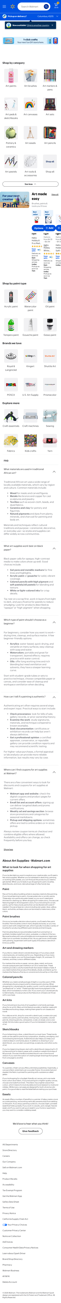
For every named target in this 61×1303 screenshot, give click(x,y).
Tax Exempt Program (12, 1190)
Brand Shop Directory (13, 1259)
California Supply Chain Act (15, 1219)
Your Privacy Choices (17, 1224)
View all (54, 194)
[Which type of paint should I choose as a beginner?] (54, 621)
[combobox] (34, 6)
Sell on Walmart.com (12, 1167)
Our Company (9, 1161)
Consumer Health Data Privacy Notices (20, 1247)
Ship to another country (38, 25)
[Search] (46, 6)
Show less (8, 849)
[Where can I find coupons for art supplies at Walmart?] (54, 770)
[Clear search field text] (42, 6)
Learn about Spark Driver (14, 1253)
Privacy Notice (9, 1213)
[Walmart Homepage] (12, 6)
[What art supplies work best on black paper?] (54, 547)
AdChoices (8, 1242)
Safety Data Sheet (11, 1202)
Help (5, 1173)
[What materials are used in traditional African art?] (54, 470)
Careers (6, 1156)
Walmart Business (11, 1270)
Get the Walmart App (12, 1196)
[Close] (53, 25)
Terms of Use (8, 1207)
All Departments (10, 1144)
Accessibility (8, 1184)
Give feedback (30, 1131)
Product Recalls (10, 1179)
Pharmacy (7, 1265)
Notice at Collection (12, 1236)
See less (29, 184)
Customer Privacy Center (14, 1230)
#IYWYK (6, 1276)
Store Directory (10, 1150)
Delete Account (10, 1282)
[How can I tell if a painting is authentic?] (54, 696)
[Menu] (5, 6)
